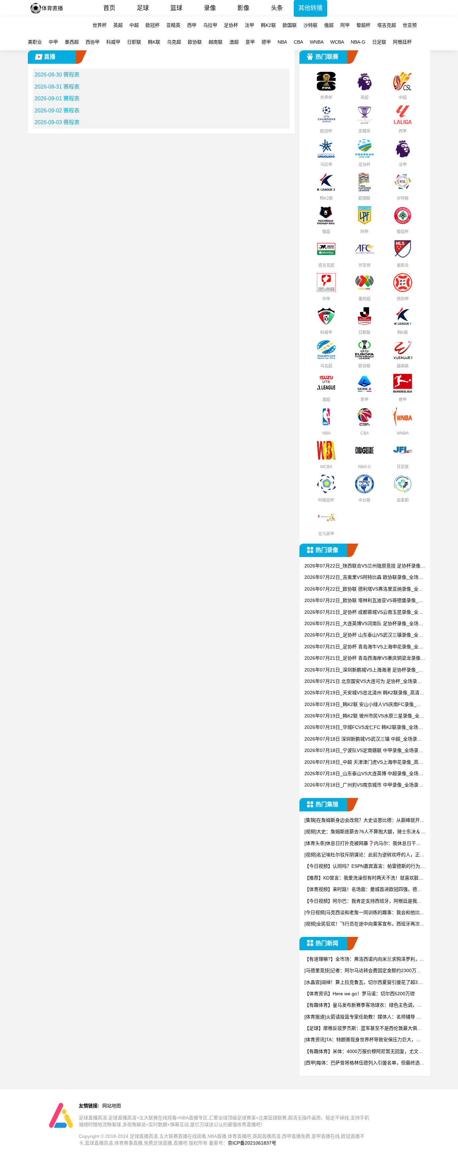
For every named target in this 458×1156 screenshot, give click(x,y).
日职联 (134, 42)
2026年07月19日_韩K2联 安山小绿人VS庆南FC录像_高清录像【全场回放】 (362, 705)
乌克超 (174, 42)
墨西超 (72, 42)
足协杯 (231, 25)
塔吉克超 (386, 25)
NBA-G (358, 42)
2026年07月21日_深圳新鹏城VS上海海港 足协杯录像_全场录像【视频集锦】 (363, 670)
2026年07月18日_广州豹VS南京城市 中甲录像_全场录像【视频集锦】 (363, 785)
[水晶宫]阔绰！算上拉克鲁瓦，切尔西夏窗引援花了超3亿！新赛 (361, 982)
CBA (298, 42)
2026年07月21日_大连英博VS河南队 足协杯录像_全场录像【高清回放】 (363, 624)
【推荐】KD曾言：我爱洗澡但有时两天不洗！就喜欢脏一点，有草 (363, 878)
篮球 (176, 8)
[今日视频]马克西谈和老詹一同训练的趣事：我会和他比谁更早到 (364, 913)
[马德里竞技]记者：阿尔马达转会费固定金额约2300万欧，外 (360, 971)
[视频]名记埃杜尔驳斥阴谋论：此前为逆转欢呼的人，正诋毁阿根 (364, 855)
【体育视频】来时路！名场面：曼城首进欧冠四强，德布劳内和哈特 (363, 890)
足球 (143, 8)
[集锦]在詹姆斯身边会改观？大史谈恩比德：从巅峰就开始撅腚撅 (364, 820)
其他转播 (310, 8)
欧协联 (195, 42)
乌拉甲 (210, 25)
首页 (109, 8)
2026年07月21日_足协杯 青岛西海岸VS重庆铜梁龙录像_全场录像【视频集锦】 (363, 658)
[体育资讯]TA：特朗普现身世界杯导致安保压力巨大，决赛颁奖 (362, 1040)
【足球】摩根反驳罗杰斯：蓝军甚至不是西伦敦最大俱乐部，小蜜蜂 (363, 1028)
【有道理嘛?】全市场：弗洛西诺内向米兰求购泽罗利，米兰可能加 (364, 959)
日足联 (379, 42)
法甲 (249, 25)
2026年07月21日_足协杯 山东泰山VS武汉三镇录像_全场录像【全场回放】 (363, 635)
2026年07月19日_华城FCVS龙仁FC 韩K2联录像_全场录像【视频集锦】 (363, 727)
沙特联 (310, 25)
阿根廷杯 (402, 42)
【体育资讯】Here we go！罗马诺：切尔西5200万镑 (359, 993)
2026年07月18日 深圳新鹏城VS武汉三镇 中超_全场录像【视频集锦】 (363, 739)
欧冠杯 (153, 25)
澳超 (234, 42)
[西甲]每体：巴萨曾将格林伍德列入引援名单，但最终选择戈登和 (364, 1063)
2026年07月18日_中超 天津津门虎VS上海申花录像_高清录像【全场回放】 (363, 762)
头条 (277, 8)
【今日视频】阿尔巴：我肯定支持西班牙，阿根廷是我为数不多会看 (363, 901)
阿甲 (345, 25)
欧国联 (290, 25)
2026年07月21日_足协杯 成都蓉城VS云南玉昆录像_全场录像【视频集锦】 (363, 612)
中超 (134, 25)
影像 (243, 8)
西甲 (191, 25)
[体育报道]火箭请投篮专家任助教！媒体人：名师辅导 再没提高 (362, 1017)
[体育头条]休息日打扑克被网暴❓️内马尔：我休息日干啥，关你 (360, 844)
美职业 (35, 42)
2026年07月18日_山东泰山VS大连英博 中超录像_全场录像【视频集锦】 (363, 774)
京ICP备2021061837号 (252, 1143)
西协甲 (92, 42)
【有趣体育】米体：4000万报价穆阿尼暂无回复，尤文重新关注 (363, 1052)
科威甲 (113, 42)
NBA (282, 42)
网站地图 (111, 1105)
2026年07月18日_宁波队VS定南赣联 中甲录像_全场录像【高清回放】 (363, 751)
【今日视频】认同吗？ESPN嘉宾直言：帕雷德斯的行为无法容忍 (364, 866)
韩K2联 (268, 25)
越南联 (216, 42)
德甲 (266, 42)
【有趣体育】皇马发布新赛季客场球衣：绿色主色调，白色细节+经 (363, 1005)
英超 (118, 25)
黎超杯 (363, 25)
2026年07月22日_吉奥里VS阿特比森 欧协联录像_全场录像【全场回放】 (363, 577)
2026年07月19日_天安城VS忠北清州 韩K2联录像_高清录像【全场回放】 (364, 693)
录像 (210, 8)
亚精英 (173, 25)
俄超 (329, 25)
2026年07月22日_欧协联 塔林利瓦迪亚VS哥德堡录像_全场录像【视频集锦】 (363, 601)
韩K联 (154, 42)
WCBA (337, 42)
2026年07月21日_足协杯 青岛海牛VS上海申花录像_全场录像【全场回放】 (363, 647)
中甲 (53, 42)
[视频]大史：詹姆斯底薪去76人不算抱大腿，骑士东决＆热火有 (364, 832)
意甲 (250, 42)
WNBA (317, 42)
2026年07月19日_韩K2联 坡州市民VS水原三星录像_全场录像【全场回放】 (364, 716)
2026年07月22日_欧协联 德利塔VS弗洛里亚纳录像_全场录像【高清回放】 (363, 589)
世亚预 (410, 25)
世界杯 (100, 25)
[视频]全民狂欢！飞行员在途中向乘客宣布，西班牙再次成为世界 (364, 924)
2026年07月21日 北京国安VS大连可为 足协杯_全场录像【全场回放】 (363, 681)
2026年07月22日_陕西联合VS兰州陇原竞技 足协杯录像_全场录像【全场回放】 (363, 566)
